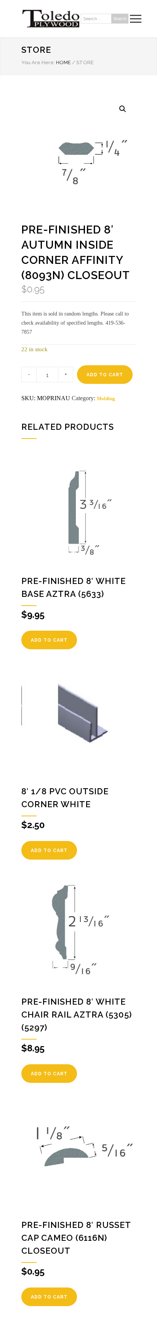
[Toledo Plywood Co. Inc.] (50, 18)
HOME (63, 62)
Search (120, 18)
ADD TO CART (105, 374)
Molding (106, 398)
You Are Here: (38, 62)
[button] (123, 109)
